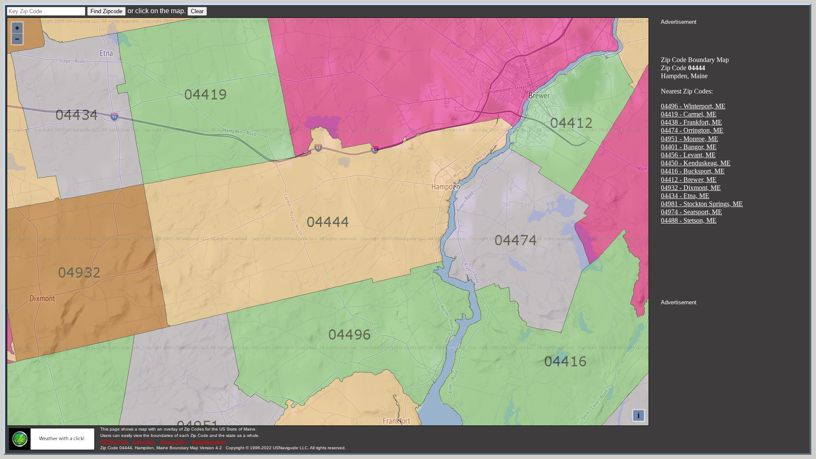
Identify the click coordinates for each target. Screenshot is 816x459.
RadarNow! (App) (209, 441)
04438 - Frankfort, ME (691, 122)
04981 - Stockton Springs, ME (702, 203)
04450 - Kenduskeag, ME (696, 163)
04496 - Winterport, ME (693, 106)
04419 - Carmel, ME (689, 114)
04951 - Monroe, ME (689, 138)
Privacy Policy (173, 441)
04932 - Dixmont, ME (691, 187)
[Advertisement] (735, 36)
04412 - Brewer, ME (689, 179)
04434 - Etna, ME (685, 195)
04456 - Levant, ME (688, 155)
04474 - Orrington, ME (692, 130)
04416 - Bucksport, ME (693, 171)
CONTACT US (114, 441)
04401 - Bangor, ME (689, 146)
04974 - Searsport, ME (691, 211)
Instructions (144, 441)
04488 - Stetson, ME (689, 220)
